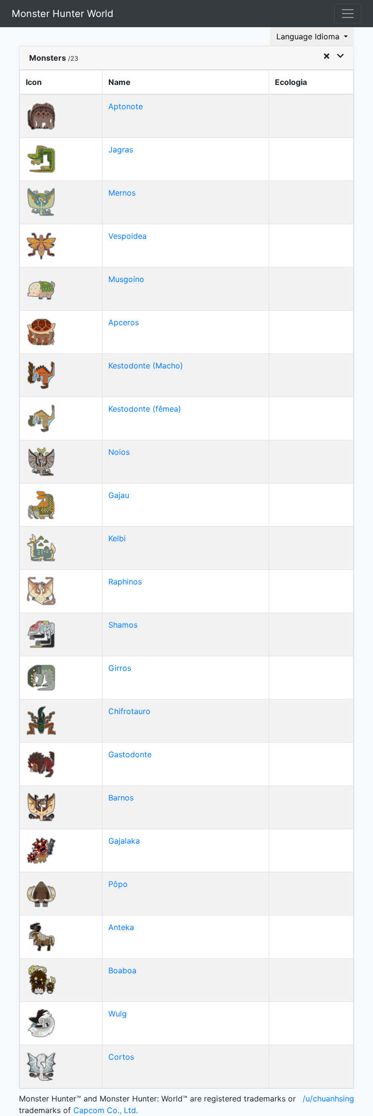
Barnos (121, 797)
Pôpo (118, 884)
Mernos (122, 193)
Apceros (123, 322)
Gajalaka (124, 841)
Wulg (117, 1013)
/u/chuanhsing (328, 1098)
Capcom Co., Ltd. (105, 1110)
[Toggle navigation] (347, 13)
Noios (119, 452)
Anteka (121, 927)
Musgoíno (126, 279)
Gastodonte (130, 754)
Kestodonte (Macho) (145, 365)
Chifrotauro (129, 711)
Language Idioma (309, 36)
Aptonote (125, 106)
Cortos (121, 1057)
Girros (119, 668)
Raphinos (125, 581)
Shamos (122, 625)
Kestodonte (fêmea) (144, 409)
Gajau (118, 495)
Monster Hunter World (62, 13)
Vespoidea (127, 236)
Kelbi (117, 538)
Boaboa (122, 970)
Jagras (120, 149)
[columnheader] (61, 82)
